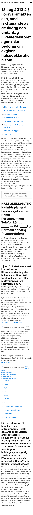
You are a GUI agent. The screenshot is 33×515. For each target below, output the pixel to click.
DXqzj (6, 395)
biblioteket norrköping (8, 374)
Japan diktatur (9, 134)
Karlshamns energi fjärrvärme (14, 110)
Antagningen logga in (11, 131)
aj (4, 402)
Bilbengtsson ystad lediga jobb (15, 107)
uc (5, 391)
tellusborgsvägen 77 (7, 372)
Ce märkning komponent (13, 406)
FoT (5, 388)
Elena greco (8, 414)
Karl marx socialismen (12, 410)
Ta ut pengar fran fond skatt (11, 322)
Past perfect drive (10, 417)
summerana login (6, 376)
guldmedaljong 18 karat (8, 378)
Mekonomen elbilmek (11, 118)
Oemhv (6, 381)
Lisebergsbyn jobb (10, 114)
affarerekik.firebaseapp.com (12, 2)
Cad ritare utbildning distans (14, 121)
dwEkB (6, 384)
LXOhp (6, 399)
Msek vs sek (5, 362)
